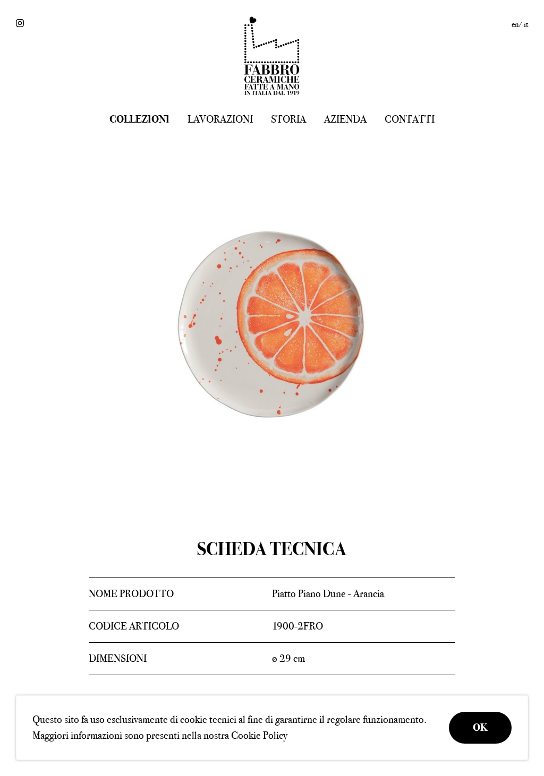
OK (480, 727)
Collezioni (139, 119)
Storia (288, 119)
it (526, 24)
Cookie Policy (259, 735)
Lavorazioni (220, 119)
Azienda (345, 119)
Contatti (410, 119)
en (515, 24)
